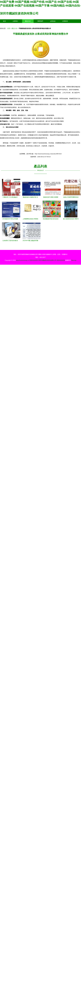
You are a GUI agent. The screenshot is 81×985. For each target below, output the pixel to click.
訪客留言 (65, 21)
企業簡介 (15, 21)
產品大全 (28, 21)
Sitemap (73, 260)
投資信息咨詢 (34, 260)
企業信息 (53, 21)
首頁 (4, 21)
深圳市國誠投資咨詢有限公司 (19, 13)
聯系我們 (40, 21)
